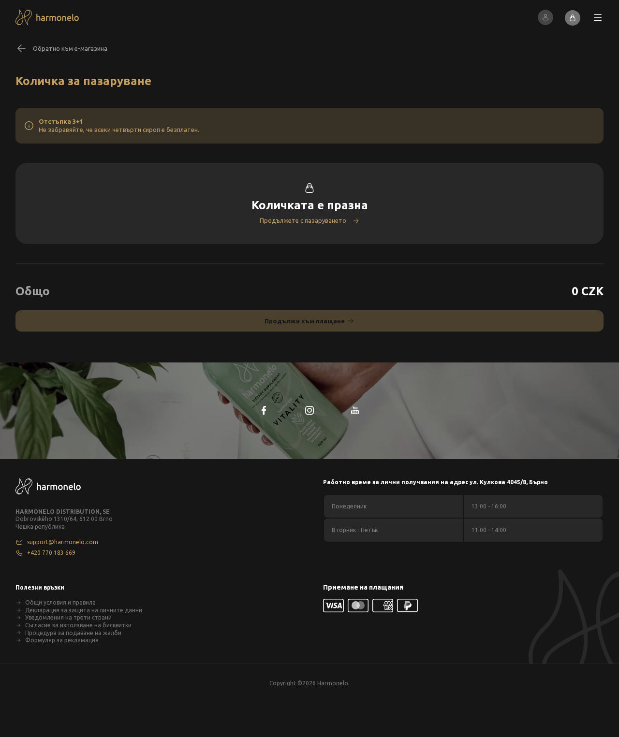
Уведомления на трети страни (68, 617)
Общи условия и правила (60, 602)
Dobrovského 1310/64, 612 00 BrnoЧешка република (64, 523)
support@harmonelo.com (62, 542)
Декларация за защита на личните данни (83, 610)
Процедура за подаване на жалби (73, 633)
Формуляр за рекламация (62, 640)
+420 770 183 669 (51, 552)
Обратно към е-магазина (70, 48)
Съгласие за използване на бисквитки (78, 625)
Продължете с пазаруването (303, 220)
